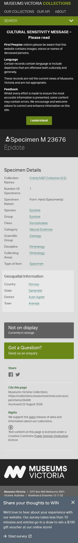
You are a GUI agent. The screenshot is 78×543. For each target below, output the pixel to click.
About (60, 11)
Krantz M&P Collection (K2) (48, 178)
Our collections (19, 11)
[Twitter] (17, 375)
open (32, 417)
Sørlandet (35, 290)
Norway (34, 284)
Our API (43, 11)
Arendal (34, 303)
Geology (35, 236)
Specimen (36, 263)
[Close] (73, 503)
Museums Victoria (37, 4)
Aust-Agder (37, 297)
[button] (39, 20)
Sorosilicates (39, 223)
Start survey (17, 536)
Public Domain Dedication (51, 436)
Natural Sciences (41, 229)
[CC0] (10, 427)
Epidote (35, 210)
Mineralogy (37, 246)
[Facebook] (10, 375)
